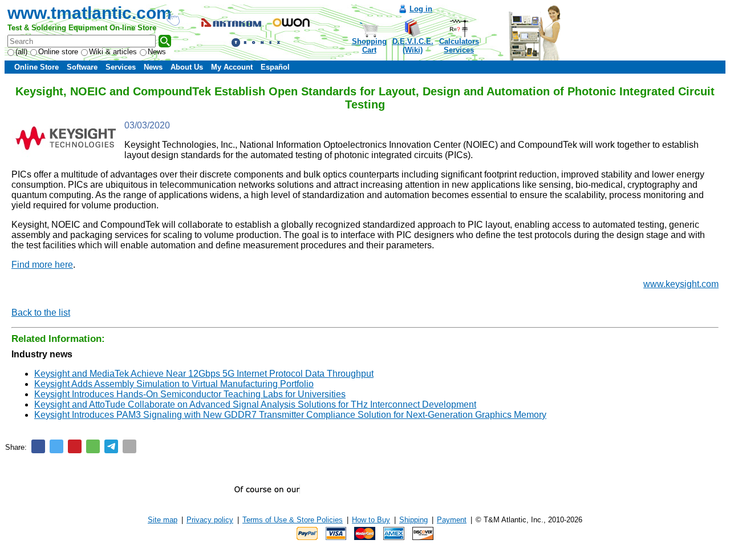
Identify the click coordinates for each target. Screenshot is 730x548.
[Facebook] (38, 446)
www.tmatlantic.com (89, 12)
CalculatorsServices (459, 45)
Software (82, 67)
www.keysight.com (681, 284)
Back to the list (40, 312)
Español (275, 67)
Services (121, 67)
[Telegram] (111, 446)
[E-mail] (129, 446)
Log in (420, 9)
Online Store (36, 67)
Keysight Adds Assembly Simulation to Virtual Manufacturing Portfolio (174, 384)
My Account (232, 67)
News (157, 51)
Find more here (42, 264)
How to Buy (371, 519)
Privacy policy (209, 519)
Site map (162, 519)
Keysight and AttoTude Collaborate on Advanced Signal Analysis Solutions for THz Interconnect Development (255, 404)
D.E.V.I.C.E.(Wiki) (412, 45)
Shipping (413, 519)
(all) (21, 51)
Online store (58, 51)
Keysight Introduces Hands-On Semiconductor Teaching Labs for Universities (190, 394)
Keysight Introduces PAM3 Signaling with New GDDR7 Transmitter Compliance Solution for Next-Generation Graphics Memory (290, 415)
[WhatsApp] (93, 446)
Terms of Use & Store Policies (292, 519)
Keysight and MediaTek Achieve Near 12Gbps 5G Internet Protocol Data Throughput (204, 373)
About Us (187, 67)
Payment (452, 519)
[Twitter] (56, 446)
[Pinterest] (75, 446)
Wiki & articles (113, 51)
